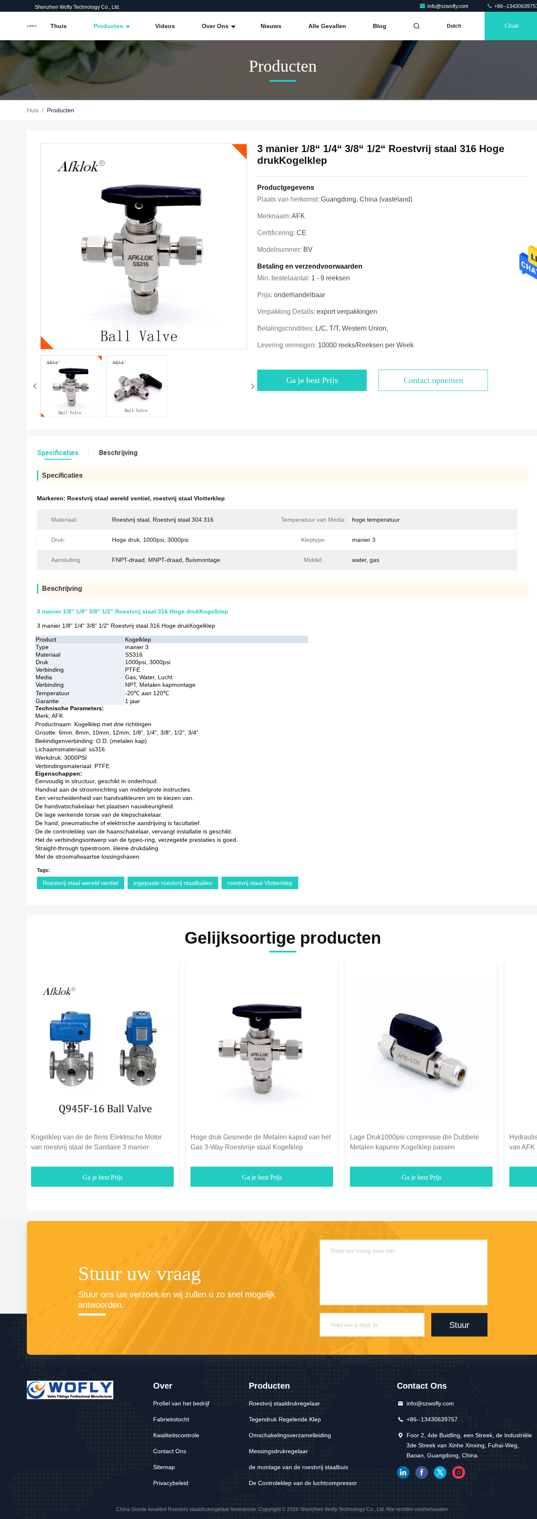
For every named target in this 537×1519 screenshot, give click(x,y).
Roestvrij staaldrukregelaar (284, 1403)
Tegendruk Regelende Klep (285, 1419)
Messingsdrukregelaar (278, 1451)
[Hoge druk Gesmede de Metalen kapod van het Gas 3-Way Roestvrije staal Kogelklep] (261, 1047)
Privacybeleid (170, 1483)
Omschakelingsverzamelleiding (290, 1435)
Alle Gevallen (327, 26)
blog (379, 26)
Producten (109, 26)
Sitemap (164, 1467)
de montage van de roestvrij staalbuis (298, 1467)
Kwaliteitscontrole (176, 1435)
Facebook (421, 1472)
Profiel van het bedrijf (181, 1403)
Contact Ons (169, 1451)
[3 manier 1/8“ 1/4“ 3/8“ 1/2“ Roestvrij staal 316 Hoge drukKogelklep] (144, 246)
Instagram (458, 1472)
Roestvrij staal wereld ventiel (80, 883)
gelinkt (403, 1472)
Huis (33, 110)
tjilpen (440, 1472)
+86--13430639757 (432, 1419)
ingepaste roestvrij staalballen (172, 883)
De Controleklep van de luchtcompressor (303, 1483)
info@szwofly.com (448, 6)
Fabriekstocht (171, 1419)
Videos (165, 26)
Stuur (459, 1324)
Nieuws (271, 26)
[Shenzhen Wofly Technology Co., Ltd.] (32, 26)
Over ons (216, 26)
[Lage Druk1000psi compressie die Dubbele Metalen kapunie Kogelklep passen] (421, 1047)
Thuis (58, 26)
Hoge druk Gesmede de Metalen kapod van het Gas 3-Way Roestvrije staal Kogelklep (260, 1142)
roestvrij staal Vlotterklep (259, 883)
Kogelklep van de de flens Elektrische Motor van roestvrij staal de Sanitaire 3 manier (96, 1142)
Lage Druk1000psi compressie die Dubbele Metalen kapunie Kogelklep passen (414, 1142)
